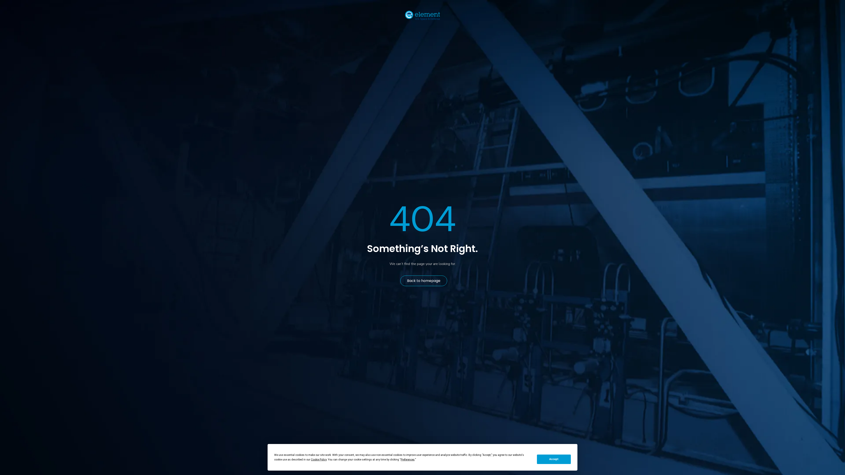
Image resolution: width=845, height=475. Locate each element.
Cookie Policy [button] (319, 459)
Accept (553, 459)
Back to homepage (423, 280)
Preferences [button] (408, 459)
